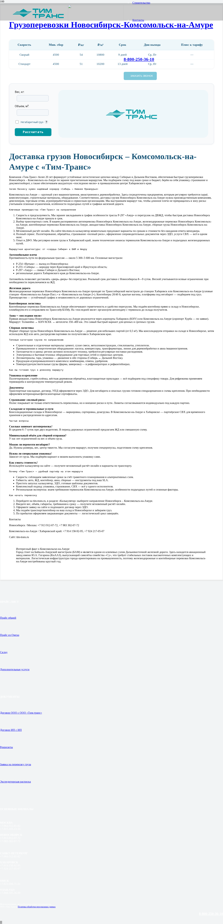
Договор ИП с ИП (11, 729)
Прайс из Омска (9, 635)
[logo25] (68, 12)
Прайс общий (8, 617)
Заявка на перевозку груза (15, 764)
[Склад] (111, 645)
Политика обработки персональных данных (37, 907)
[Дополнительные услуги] (111, 662)
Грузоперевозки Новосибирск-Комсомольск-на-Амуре (111, 24)
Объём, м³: (22, 106)
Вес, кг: (19, 92)
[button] (1, 922)
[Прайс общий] (111, 611)
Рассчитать (33, 132)
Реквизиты (6, 747)
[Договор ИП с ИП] (111, 723)
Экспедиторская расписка (15, 781)
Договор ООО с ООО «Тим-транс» (21, 712)
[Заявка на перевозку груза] (111, 757)
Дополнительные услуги (14, 669)
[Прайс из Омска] (111, 628)
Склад (3, 652)
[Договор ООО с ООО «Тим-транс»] (111, 705)
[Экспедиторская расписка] (111, 774)
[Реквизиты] (111, 740)
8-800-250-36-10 (211, 913)
